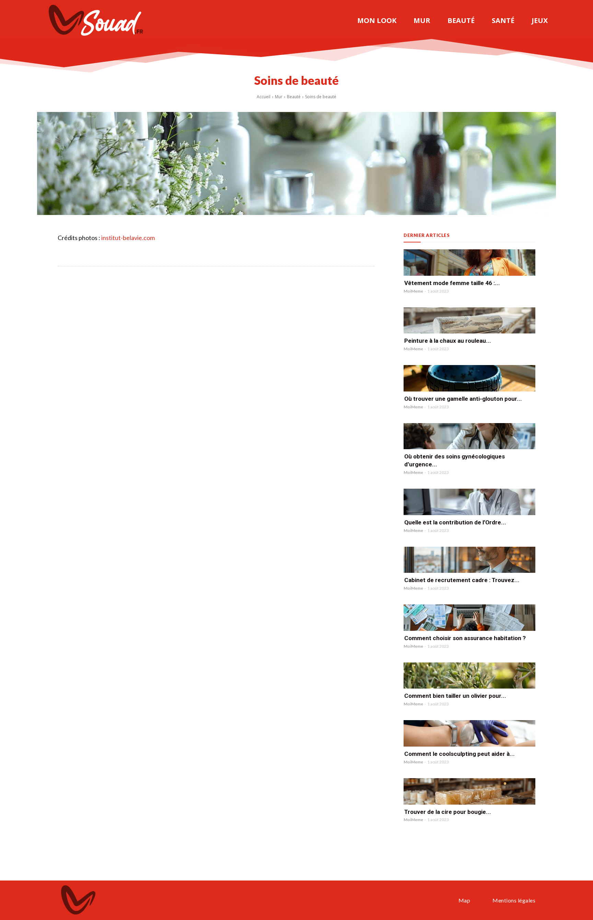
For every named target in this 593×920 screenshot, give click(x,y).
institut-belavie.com (128, 237)
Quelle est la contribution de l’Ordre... (455, 522)
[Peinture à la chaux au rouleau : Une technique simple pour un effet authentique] (469, 320)
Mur (278, 97)
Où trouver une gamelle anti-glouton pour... (463, 398)
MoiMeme (413, 291)
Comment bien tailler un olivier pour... (455, 695)
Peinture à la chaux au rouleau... (447, 340)
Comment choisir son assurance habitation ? (465, 638)
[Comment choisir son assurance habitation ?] (469, 617)
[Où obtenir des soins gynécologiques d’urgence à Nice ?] (469, 436)
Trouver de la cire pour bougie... (447, 811)
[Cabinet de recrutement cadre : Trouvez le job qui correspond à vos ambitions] (469, 560)
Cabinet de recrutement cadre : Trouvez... (462, 580)
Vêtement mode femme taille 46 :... (452, 283)
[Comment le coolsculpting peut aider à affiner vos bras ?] (469, 733)
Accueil (263, 97)
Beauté (294, 97)
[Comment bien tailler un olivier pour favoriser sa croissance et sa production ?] (469, 675)
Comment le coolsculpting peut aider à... (459, 753)
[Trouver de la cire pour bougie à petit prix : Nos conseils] (469, 791)
